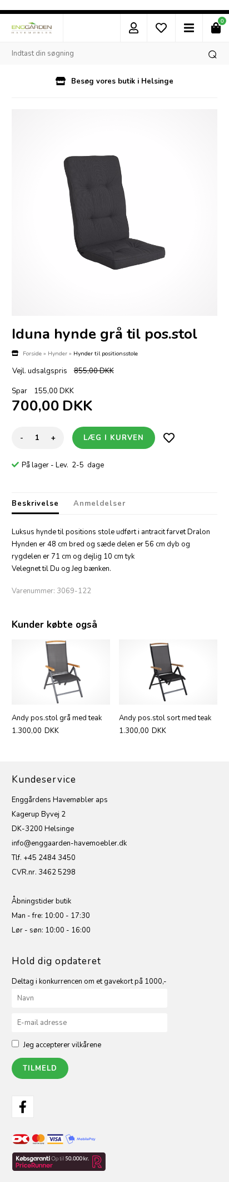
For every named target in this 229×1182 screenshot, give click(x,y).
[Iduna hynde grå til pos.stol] (115, 212)
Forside (32, 353)
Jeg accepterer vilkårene (62, 1045)
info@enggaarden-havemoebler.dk (69, 843)
